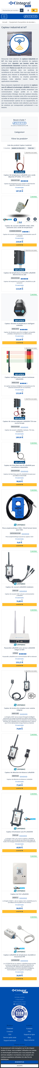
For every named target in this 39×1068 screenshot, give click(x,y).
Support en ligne (29, 1034)
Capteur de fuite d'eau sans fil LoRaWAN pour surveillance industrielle (19, 466)
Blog (29, 1037)
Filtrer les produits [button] (18, 139)
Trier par (31, 148)
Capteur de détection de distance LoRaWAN (19, 772)
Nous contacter (29, 1040)
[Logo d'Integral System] (19, 4)
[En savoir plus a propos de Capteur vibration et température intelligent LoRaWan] (19, 307)
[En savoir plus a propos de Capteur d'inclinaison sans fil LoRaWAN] (19, 811)
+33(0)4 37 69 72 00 (20, 1004)
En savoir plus (19, 187)
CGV (9, 1034)
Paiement (10, 1028)
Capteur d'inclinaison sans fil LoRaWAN (19, 832)
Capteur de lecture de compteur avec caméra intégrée (19, 709)
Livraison (10, 1031)
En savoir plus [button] (19, 1062)
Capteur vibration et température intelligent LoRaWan (19, 324)
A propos (29, 1028)
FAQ (29, 1031)
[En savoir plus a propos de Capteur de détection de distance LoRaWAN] (19, 751)
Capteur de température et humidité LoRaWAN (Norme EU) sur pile (19, 273)
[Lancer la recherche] (21, 10)
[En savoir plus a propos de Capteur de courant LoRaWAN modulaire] (19, 567)
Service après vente (9, 1037)
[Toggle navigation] (4, 16)
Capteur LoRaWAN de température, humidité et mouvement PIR (19, 955)
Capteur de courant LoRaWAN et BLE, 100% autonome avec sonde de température (19, 226)
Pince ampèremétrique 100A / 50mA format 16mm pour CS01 (19, 529)
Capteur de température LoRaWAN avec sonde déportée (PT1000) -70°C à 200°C (19, 176)
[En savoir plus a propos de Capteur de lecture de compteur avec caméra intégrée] (19, 687)
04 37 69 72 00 (31, 16)
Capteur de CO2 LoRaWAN (20, 894)
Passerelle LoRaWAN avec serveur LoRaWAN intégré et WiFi (19, 648)
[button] (28, 10)
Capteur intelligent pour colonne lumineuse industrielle (19, 378)
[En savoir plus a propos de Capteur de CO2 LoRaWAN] (19, 873)
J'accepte (19, 1065)
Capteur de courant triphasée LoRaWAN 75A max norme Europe (19, 422)
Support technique (10, 1040)
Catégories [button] (18, 132)
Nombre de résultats (18, 148)
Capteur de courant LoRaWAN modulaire (19, 587)
